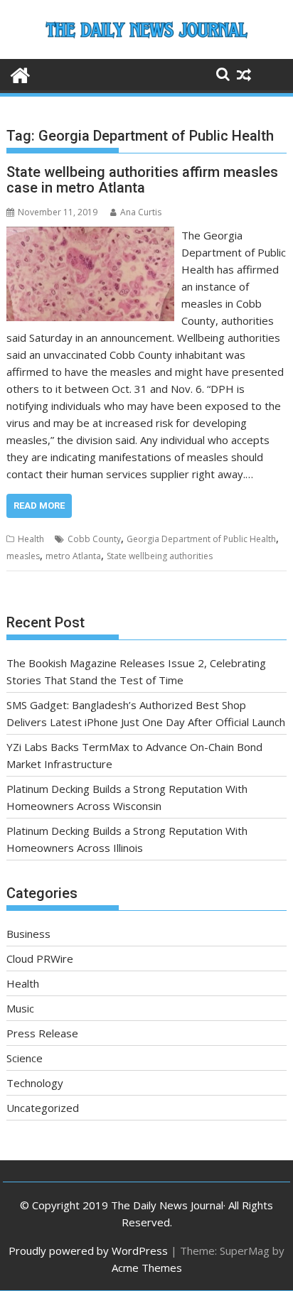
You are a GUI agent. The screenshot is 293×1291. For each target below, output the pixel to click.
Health (31, 539)
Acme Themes (147, 1267)
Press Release (42, 1033)
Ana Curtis (140, 212)
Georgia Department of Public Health (201, 539)
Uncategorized (42, 1108)
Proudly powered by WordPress (88, 1250)
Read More (39, 505)
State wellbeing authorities (160, 556)
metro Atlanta (73, 556)
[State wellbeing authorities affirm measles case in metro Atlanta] (90, 235)
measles (23, 556)
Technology (34, 1083)
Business (28, 934)
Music (20, 1008)
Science (24, 1058)
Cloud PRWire (39, 958)
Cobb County (94, 539)
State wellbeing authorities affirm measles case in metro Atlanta (142, 179)
